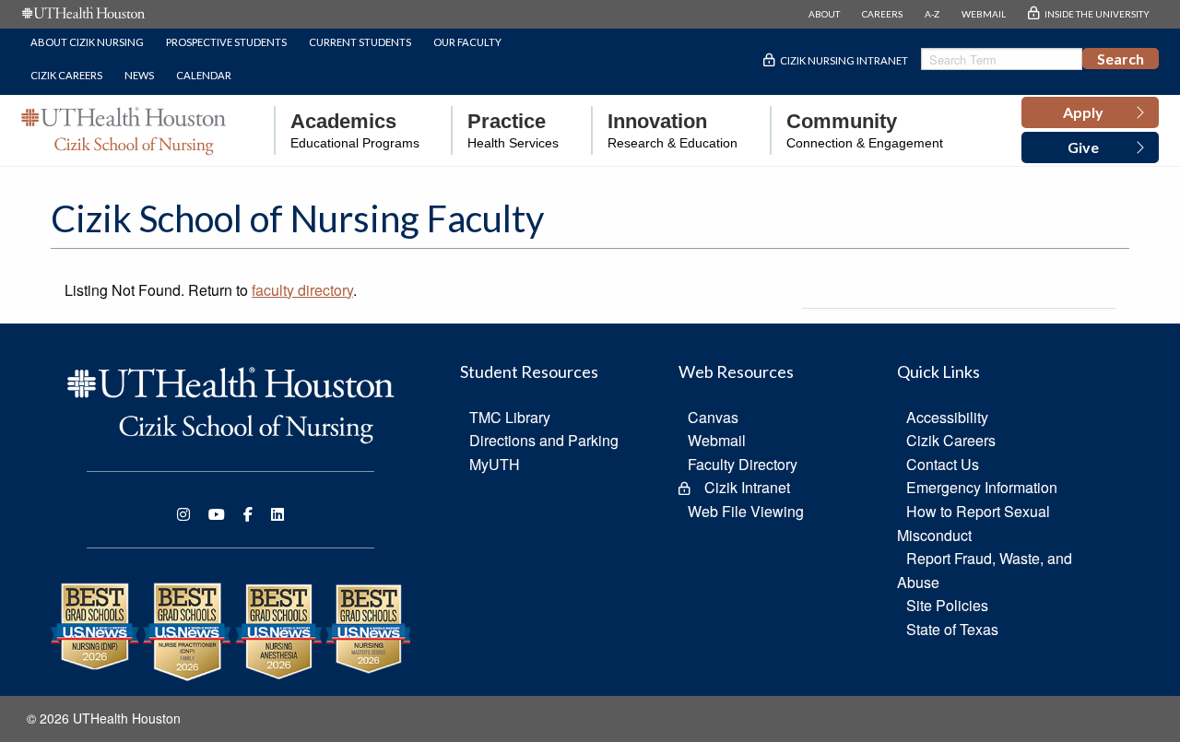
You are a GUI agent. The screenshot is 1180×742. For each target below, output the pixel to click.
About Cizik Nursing (87, 42)
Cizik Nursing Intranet (844, 60)
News (139, 75)
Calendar (203, 75)
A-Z (932, 13)
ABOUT (824, 13)
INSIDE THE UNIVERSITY (1097, 13)
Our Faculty (467, 42)
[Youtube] (216, 514)
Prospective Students (226, 42)
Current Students (360, 42)
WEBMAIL (984, 13)
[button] (1090, 112)
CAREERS (882, 13)
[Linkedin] (277, 514)
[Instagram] (183, 514)
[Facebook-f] (248, 514)
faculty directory (302, 289)
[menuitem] (346, 130)
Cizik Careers (66, 75)
